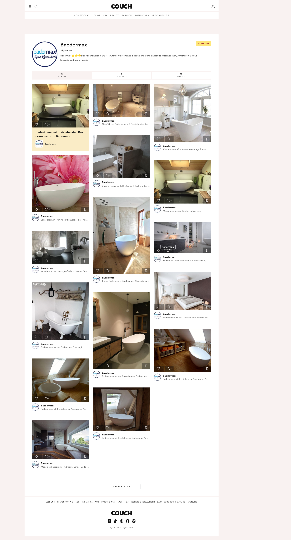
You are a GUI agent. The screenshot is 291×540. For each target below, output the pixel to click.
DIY (105, 15)
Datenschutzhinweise (112, 502)
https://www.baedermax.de (74, 59)
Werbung (192, 502)
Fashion (127, 15)
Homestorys (82, 15)
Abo (78, 502)
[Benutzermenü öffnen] (213, 6)
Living (96, 15)
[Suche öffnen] (36, 6)
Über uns (50, 502)
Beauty (114, 15)
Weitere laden (121, 486)
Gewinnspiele (160, 15)
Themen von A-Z (65, 502)
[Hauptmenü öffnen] (30, 6)
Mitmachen (142, 15)
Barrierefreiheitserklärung (171, 502)
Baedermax (50, 144)
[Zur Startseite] (121, 6)
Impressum (87, 502)
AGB (97, 502)
